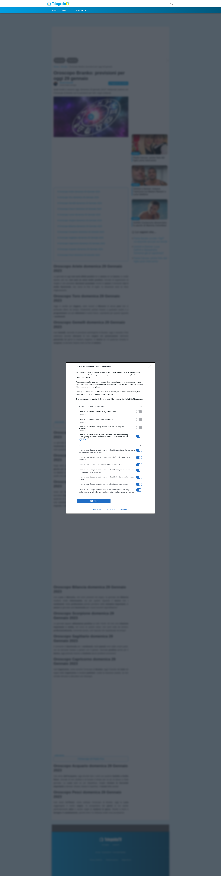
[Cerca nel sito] (171, 4)
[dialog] (110, 438)
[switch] (139, 411)
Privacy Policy (124, 509)
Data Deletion (97, 509)
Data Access (110, 509)
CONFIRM (94, 501)
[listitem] (110, 406)
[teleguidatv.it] (59, 3)
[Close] (150, 367)
